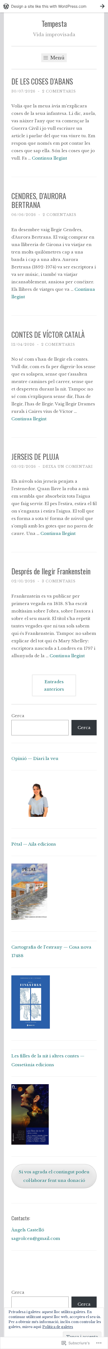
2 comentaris (59, 91)
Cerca (17, 715)
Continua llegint (49, 158)
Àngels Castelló (27, 1229)
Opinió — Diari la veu (34, 758)
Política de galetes (57, 1327)
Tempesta (54, 23)
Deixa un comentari (68, 466)
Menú (57, 57)
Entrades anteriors (54, 685)
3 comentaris (59, 581)
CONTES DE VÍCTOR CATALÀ (48, 334)
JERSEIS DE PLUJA (35, 456)
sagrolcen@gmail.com (35, 1238)
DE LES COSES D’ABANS (42, 81)
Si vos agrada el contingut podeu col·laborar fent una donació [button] (54, 1176)
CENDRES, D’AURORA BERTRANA (38, 200)
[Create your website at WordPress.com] (54, 6)
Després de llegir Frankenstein (51, 571)
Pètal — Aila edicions (33, 844)
